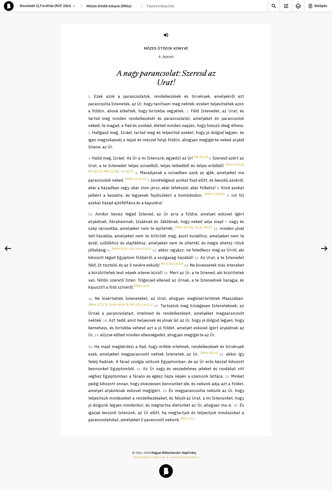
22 (138, 369)
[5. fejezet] (8, 248)
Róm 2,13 (188, 418)
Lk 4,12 (147, 305)
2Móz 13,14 (209, 353)
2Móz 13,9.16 (214, 194)
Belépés (321, 6)
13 (196, 258)
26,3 (198, 227)
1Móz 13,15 (183, 227)
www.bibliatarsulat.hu (184, 457)
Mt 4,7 (135, 305)
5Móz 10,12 (234, 164)
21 (221, 354)
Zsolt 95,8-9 (118, 305)
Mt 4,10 (166, 264)
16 (90, 299)
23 (227, 376)
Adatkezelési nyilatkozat (149, 457)
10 (90, 214)
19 (96, 335)
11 (216, 229)
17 (156, 306)
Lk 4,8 (178, 264)
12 (154, 250)
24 (164, 391)
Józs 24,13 (143, 249)
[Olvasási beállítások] (286, 6)
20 (90, 347)
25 (235, 405)
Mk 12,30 (111, 171)
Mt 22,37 (95, 171)
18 (105, 321)
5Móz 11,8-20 (135, 179)
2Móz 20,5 (141, 286)
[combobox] (111, 6)
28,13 (208, 227)
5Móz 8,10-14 (122, 249)
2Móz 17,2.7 (97, 305)
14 (186, 265)
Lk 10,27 (127, 171)
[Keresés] (274, 6)
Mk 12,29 (201, 157)
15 (166, 273)
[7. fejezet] (324, 248)
